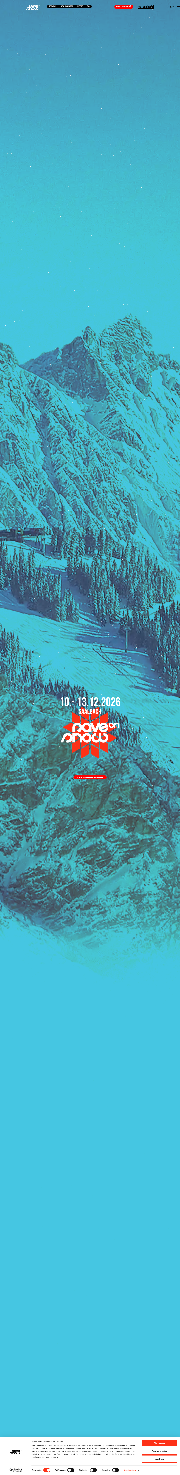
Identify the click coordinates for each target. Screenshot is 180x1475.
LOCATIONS (52, 6)
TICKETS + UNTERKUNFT (123, 6)
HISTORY (80, 6)
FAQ (88, 6)
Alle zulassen (159, 1443)
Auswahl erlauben (159, 1451)
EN (173, 6)
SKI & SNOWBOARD (67, 6)
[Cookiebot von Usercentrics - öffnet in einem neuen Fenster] (16, 1470)
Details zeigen (130, 1470)
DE (171, 7)
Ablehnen (159, 1459)
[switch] (70, 1470)
